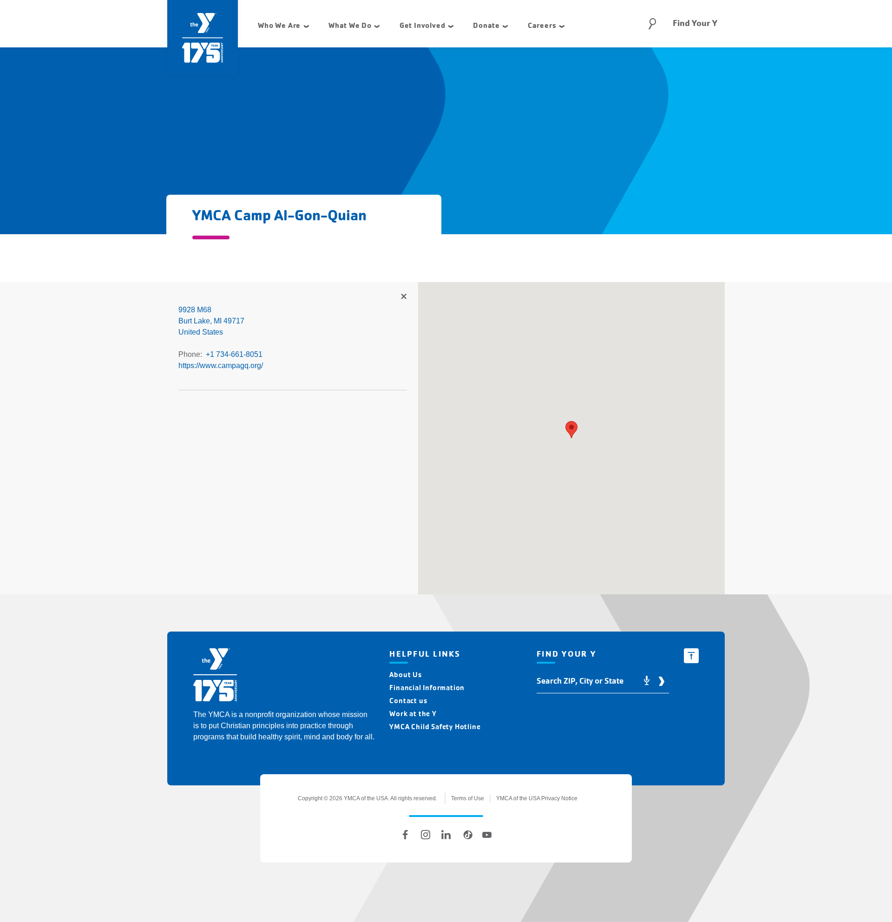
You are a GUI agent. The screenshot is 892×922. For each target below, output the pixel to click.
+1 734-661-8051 (234, 354)
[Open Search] (652, 24)
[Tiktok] (466, 834)
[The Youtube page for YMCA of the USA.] (487, 834)
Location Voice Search (646, 681)
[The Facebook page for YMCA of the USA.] (405, 834)
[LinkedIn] (446, 834)
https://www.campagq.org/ (220, 365)
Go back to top (691, 655)
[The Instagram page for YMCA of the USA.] (425, 834)
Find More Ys (403, 297)
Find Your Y (695, 23)
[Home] (215, 676)
